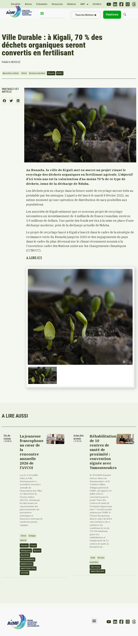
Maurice (37, 550)
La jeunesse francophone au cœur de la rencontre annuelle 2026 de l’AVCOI (31, 452)
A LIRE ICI (34, 258)
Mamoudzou (27, 564)
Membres (71, 4)
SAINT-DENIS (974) (28, 568)
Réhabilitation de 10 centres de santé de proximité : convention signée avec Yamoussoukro (103, 452)
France (33, 545)
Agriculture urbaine (11, 73)
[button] (42, 13)
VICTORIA (24, 573)
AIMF (82, 4)
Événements (41, 4)
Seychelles (25, 555)
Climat (24, 73)
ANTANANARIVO (27, 559)
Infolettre (97, 4)
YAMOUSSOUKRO (97, 571)
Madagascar (26, 550)
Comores (24, 545)
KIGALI (60, 73)
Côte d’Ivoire (95, 567)
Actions (28, 4)
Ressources (57, 4)
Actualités (15, 4)
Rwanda (51, 73)
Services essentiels (37, 73)
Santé (93, 558)
